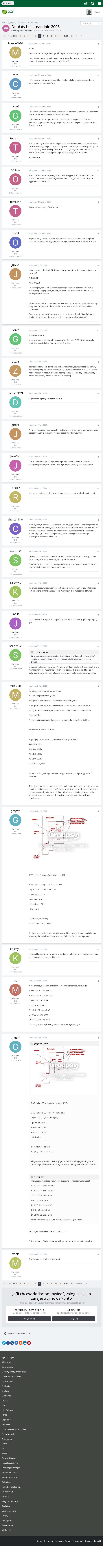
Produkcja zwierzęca (11, 1468)
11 (60, 36)
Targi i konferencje (10, 1501)
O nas (39, 1541)
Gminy (5, 1400)
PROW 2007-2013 (9, 1472)
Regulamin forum (62, 1541)
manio (15, 1254)
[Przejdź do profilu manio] (15, 1263)
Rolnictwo (6, 1482)
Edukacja (6, 1386)
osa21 (15, 233)
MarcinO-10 (15, 43)
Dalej (66, 36)
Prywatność (77, 1541)
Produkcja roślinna (10, 1463)
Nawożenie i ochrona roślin (14, 1429)
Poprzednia (12, 36)
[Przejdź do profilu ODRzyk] (15, 179)
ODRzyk (15, 170)
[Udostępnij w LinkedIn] (25, 1343)
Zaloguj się (73, 1318)
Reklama (88, 1541)
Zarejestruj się (29, 1318)
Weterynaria (7, 1520)
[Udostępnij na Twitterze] (4, 1343)
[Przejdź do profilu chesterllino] (15, 529)
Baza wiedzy (7, 1367)
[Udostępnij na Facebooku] (8, 1343)
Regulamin (48, 1541)
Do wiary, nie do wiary (11, 1376)
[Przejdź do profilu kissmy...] (15, 592)
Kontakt (97, 1541)
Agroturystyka (8, 1357)
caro (15, 75)
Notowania (7, 1439)
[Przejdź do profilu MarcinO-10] (15, 53)
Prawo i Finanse (9, 1458)
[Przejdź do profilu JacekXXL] (15, 466)
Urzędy (5, 1516)
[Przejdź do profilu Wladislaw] (6, 28)
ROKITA (15, 488)
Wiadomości (7, 1525)
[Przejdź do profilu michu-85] (15, 695)
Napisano (40, 43)
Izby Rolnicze (7, 1410)
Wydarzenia (7, 1530)
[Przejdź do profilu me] (15, 990)
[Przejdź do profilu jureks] (15, 274)
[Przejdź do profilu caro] (15, 84)
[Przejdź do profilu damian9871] (15, 402)
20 (98, 23)
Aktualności (7, 1362)
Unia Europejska (57, 30)
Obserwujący (87, 23)
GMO (4, 1405)
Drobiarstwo (7, 1381)
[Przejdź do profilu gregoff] (15, 820)
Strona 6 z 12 (81, 36)
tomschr (15, 138)
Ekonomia (6, 1396)
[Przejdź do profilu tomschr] (15, 148)
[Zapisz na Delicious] (16, 1343)
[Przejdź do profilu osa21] (15, 243)
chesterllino (15, 519)
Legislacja (6, 1420)
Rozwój (5, 1496)
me (15, 980)
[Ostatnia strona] (72, 36)
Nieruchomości (8, 1434)
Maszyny (6, 1424)
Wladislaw (28, 30)
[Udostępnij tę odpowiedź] (98, 44)
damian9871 (15, 393)
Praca (4, 1448)
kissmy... (15, 582)
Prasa (4, 1453)
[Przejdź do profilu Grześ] (15, 116)
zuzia (15, 361)
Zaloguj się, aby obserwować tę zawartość (21, 22)
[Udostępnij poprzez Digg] (12, 1343)
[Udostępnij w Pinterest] (29, 1343)
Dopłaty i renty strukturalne (14, 1372)
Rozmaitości (7, 1492)
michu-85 (15, 685)
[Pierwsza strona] (4, 36)
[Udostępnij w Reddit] (20, 1343)
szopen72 (15, 551)
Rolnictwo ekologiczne (11, 1487)
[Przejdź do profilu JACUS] (15, 624)
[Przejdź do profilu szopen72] (15, 560)
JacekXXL (15, 456)
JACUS (15, 614)
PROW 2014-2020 (9, 1477)
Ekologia (5, 1391)
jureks (15, 265)
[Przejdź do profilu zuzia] (15, 371)
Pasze (4, 1444)
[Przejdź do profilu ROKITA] (15, 497)
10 (55, 36)
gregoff (15, 811)
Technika (6, 1506)
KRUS (4, 1415)
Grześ (15, 106)
